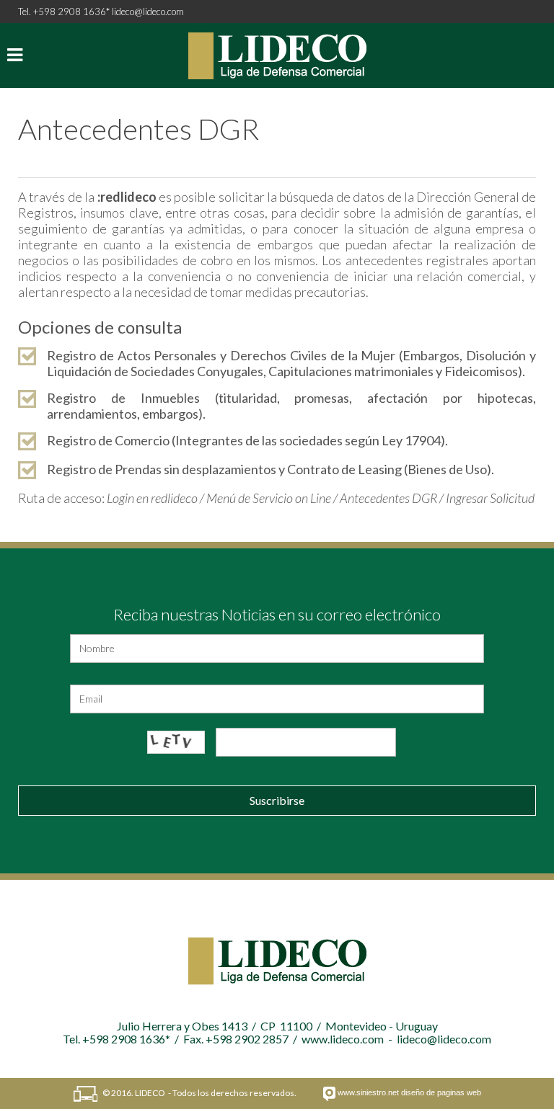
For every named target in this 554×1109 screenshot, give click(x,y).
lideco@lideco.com (148, 11)
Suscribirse (277, 800)
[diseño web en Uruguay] (329, 1094)
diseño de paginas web (441, 1092)
